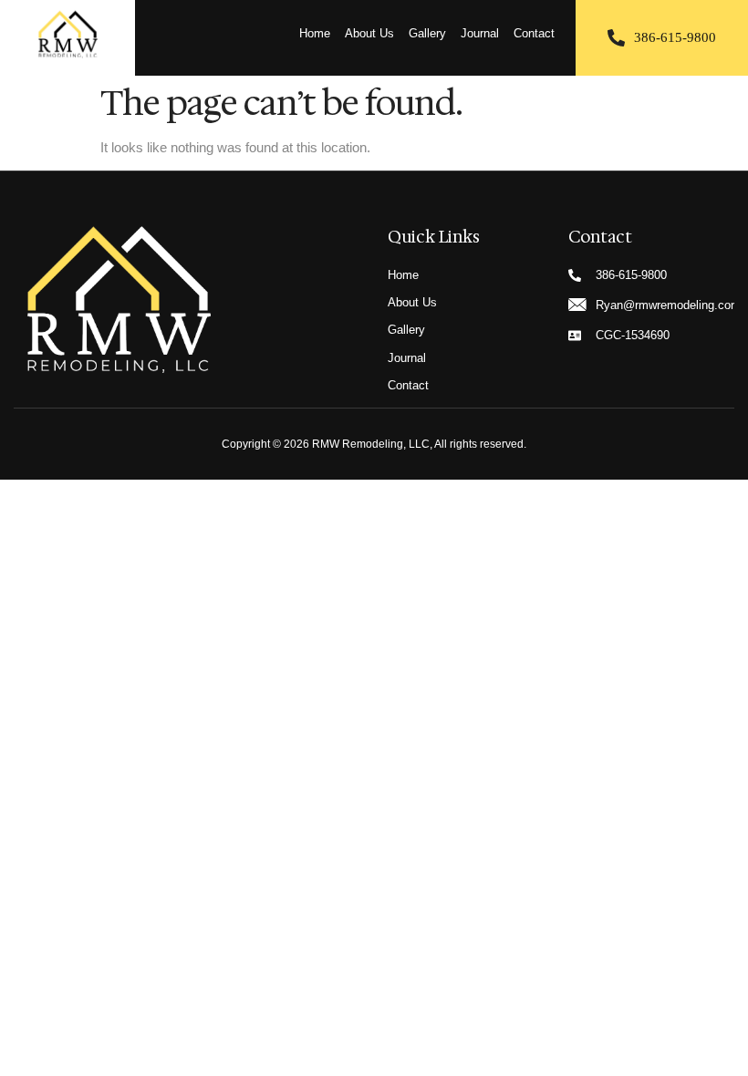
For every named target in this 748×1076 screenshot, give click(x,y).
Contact (534, 33)
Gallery (427, 33)
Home (314, 33)
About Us (369, 33)
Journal (480, 33)
